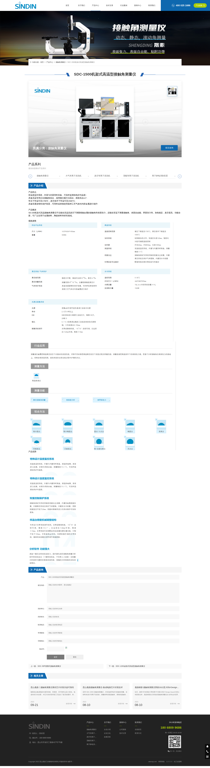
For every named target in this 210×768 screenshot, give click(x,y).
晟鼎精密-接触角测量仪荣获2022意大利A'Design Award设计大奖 (157, 687)
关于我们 (81, 5)
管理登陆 (161, 761)
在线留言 (138, 729)
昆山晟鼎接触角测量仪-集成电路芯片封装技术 (103, 687)
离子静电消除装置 (160, 176)
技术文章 (109, 5)
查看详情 (69, 704)
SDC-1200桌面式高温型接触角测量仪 (130, 666)
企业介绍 (107, 729)
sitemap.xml (152, 761)
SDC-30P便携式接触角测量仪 (49, 666)
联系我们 (151, 5)
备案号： (70, 761)
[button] (145, 122)
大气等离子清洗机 (73, 176)
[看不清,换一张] (105, 647)
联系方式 (138, 733)
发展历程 (107, 737)
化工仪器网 (178, 761)
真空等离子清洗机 (102, 176)
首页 (67, 5)
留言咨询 (169, 148)
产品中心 (95, 5)
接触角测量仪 (61, 62)
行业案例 (123, 5)
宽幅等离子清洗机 (131, 176)
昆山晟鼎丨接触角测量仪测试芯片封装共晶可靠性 (52, 687)
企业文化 (107, 733)
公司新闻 (122, 729)
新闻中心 (137, 5)
